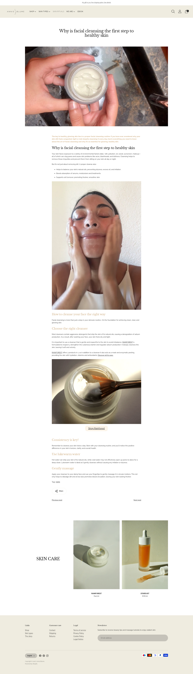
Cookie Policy (78, 636)
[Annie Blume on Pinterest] (43, 656)
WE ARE (69, 11)
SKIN (58, 482)
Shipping (52, 633)
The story (28, 636)
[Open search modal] (173, 11)
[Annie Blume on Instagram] (47, 656)
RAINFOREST (127, 342)
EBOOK (80, 11)
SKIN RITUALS (58, 11)
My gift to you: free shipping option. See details (96, 2)
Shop (27, 630)
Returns (52, 636)
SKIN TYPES (43, 11)
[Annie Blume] (15, 12)
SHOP (31, 11)
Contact (52, 630)
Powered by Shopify (31, 664)
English (29, 655)
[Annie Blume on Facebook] (40, 656)
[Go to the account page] (180, 11)
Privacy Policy (78, 633)
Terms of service (79, 630)
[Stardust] (145, 554)
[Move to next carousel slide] (170, 556)
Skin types (29, 633)
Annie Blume (40, 661)
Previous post (57, 500)
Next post (137, 500)
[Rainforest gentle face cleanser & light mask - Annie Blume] (96, 391)
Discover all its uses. (105, 355)
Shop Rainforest (96, 428)
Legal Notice (78, 639)
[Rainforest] (96, 554)
